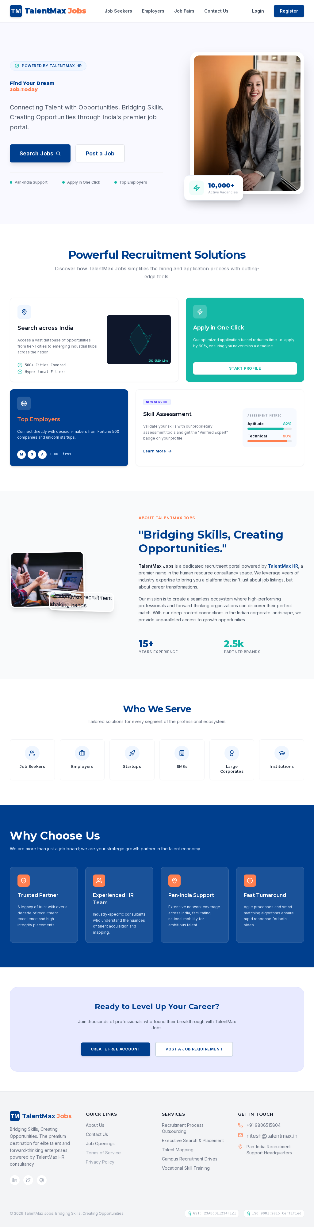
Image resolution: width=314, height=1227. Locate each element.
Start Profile (245, 368)
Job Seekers (118, 10)
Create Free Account (115, 1049)
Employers (153, 10)
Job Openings (100, 1143)
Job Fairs (184, 10)
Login (258, 10)
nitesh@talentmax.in (272, 1136)
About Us (95, 1125)
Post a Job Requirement (194, 1049)
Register (289, 10)
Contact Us (216, 10)
